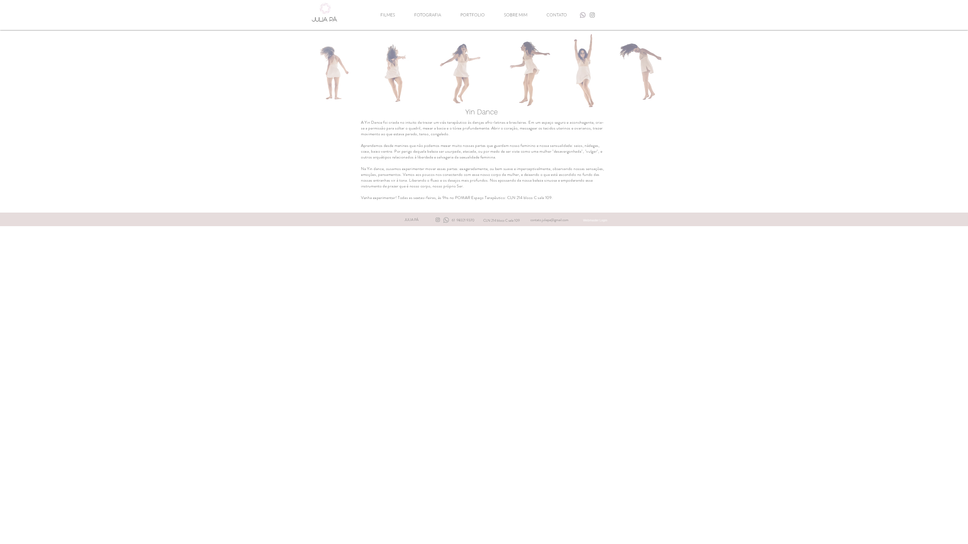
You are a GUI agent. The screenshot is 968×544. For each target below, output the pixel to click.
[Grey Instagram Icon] (592, 15)
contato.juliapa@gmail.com (549, 219)
